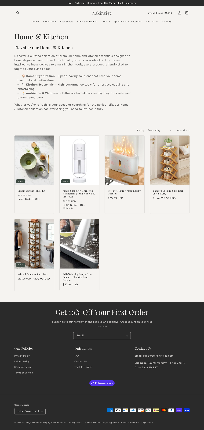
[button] (17, 12)
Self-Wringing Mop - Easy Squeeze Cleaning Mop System (77, 277)
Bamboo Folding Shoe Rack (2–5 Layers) (168, 192)
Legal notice (147, 422)
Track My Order (83, 367)
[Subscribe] (127, 335)
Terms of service (92, 422)
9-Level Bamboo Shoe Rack (33, 274)
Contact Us (80, 361)
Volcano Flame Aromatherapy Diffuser (124, 192)
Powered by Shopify (41, 423)
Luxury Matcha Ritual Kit (31, 190)
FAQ (76, 355)
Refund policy (59, 422)
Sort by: (140, 130)
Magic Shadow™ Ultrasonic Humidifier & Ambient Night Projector (79, 193)
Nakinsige (26, 423)
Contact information (129, 422)
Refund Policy (22, 361)
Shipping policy (110, 422)
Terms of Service (23, 372)
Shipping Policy (22, 367)
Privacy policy (75, 422)
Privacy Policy (22, 355)
